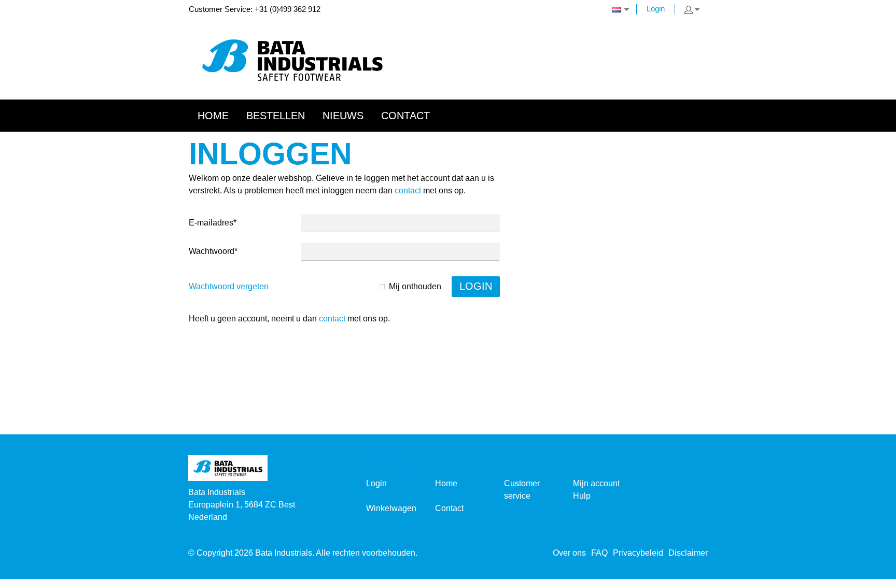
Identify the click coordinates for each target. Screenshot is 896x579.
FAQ (599, 552)
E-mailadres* (212, 222)
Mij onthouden (415, 286)
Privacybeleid (638, 552)
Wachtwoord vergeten (229, 286)
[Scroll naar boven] (874, 567)
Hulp (582, 495)
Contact (449, 508)
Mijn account (596, 483)
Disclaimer (688, 552)
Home (446, 483)
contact (408, 190)
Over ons (569, 552)
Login (656, 8)
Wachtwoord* (213, 251)
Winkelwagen (391, 508)
